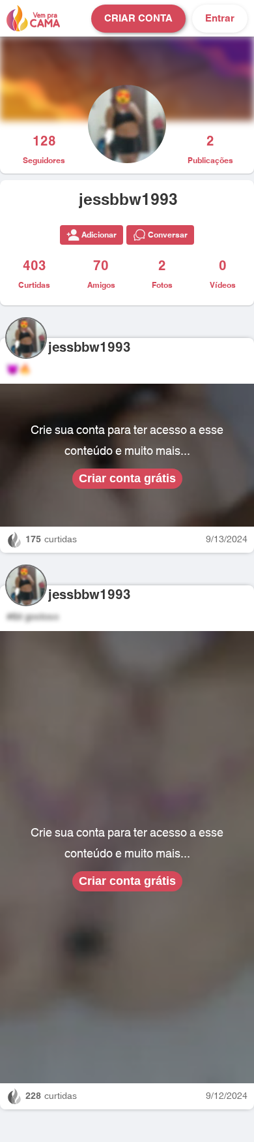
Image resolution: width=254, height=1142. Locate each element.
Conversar (168, 235)
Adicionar (99, 235)
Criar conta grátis (127, 478)
